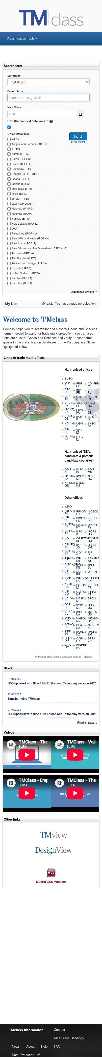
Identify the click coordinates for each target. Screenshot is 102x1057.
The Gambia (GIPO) (24, 258)
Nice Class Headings (69, 1038)
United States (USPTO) (26, 273)
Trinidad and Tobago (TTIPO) (29, 263)
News (16, 1046)
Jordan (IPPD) (20, 198)
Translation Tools (19, 55)
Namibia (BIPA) (21, 218)
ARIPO (16, 149)
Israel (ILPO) (19, 193)
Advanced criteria (82, 292)
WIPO (15, 139)
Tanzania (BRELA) (23, 253)
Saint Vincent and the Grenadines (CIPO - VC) (39, 248)
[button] (27, 120)
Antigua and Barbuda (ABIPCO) (31, 144)
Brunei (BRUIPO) (22, 164)
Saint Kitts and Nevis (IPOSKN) (30, 238)
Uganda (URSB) (21, 268)
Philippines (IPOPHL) (24, 233)
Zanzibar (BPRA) (22, 283)
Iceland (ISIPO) (21, 184)
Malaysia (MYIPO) (23, 208)
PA (81, 646)
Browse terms (78, 141)
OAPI (15, 228)
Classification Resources (24, 46)
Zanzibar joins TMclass (24, 699)
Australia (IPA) (20, 154)
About (30, 1046)
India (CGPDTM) (22, 188)
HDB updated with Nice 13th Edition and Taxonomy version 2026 (52, 683)
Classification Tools (21, 38)
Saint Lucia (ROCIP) (24, 243)
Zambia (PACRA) (22, 278)
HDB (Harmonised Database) (26, 121)
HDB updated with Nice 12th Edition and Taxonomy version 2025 (52, 714)
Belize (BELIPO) (21, 159)
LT (78, 431)
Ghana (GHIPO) (21, 179)
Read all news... (87, 722)
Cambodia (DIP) (21, 169)
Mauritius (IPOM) (22, 213)
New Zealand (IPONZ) (25, 223)
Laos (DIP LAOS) (22, 203)
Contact (59, 1029)
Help (44, 1046)
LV (79, 438)
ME (80, 483)
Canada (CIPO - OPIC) (26, 174)
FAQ (57, 1046)
